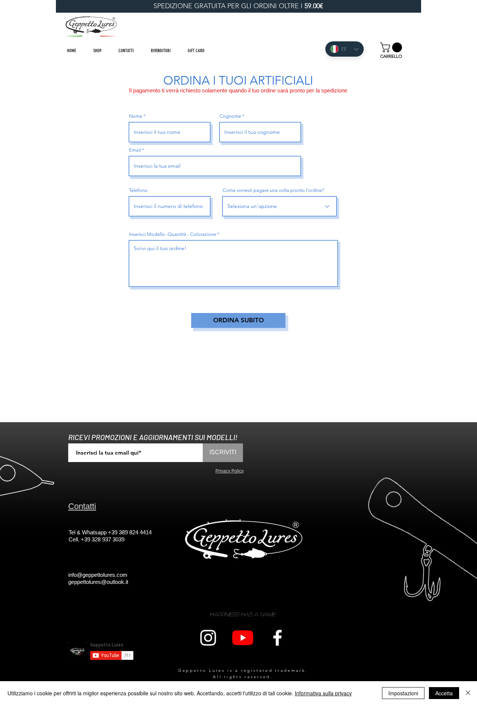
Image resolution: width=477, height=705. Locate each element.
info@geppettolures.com (97, 575)
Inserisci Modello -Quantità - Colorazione (172, 234)
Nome (135, 116)
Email (135, 150)
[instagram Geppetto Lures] (208, 637)
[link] (392, 47)
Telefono (138, 190)
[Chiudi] (468, 693)
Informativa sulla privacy (323, 693)
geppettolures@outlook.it (98, 582)
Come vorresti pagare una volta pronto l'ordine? (273, 190)
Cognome (230, 116)
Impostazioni (403, 693)
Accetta (444, 693)
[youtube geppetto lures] (242, 637)
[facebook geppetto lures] (277, 637)
